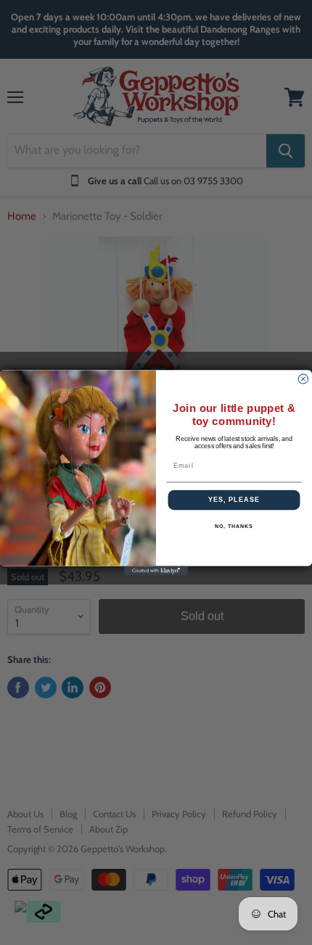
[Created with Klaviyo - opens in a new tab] (156, 570)
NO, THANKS (234, 526)
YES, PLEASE (234, 499)
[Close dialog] (303, 378)
